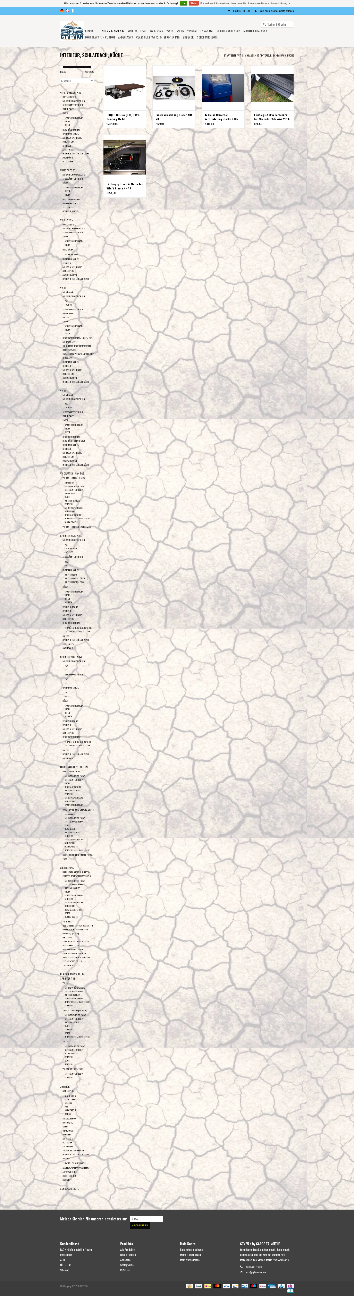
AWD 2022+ (69, 552)
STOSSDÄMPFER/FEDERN (72, 104)
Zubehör (188, 37)
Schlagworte (127, 1265)
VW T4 (65, 982)
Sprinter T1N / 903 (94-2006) (74, 1010)
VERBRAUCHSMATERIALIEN (73, 1150)
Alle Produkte (127, 1249)
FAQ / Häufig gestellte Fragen (76, 1249)
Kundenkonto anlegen (191, 1249)
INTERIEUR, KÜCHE (70, 211)
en (67, 10)
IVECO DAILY (67, 937)
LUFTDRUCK (67, 1122)
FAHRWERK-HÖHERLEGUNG (73, 101)
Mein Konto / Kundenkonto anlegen (276, 10)
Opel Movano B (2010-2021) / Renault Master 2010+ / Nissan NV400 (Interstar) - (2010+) (77, 929)
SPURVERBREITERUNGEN (74, 117)
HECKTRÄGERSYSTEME (73, 515)
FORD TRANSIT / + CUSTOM (100, 37)
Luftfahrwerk (67, 292)
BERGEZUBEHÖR (69, 1118)
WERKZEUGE (67, 1130)
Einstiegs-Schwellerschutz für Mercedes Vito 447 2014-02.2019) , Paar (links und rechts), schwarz (272, 117)
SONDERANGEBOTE (207, 37)
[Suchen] (263, 24)
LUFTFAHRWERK (69, 97)
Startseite (91, 30)
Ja (183, 3)
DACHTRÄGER (68, 157)
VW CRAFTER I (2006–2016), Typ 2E (76, 526)
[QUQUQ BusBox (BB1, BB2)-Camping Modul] (124, 87)
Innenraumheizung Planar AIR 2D (174, 117)
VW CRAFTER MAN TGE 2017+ (74, 477)
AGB (62, 1259)
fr (72, 10)
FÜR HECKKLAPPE (71, 254)
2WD (66, 300)
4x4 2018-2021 (71, 548)
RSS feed (125, 1270)
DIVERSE (68, 1113)
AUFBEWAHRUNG (69, 1172)
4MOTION (68, 304)
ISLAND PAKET (68, 109)
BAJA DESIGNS (70, 1096)
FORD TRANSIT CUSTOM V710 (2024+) (78, 809)
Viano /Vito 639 (137, 30)
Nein (193, 3)
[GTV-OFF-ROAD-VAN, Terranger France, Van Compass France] (72, 31)
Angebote (125, 1259)
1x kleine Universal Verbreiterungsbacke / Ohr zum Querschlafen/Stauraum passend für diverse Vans (222, 117)
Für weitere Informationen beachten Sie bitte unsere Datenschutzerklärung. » (245, 3)
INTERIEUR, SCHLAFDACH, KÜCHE (277, 55)
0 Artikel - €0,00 (241, 10)
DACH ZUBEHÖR (69, 1175)
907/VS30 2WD (71, 574)
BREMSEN (68, 602)
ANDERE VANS (125, 37)
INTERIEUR (69, 1064)
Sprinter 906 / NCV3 (255, 30)
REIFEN (67, 124)
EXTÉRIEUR (66, 145)
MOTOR (65, 317)
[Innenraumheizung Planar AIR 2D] (173, 87)
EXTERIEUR (66, 725)
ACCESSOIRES (68, 149)
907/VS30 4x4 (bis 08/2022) (76, 578)
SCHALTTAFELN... (71, 1110)
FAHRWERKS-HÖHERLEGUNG (75, 1015)
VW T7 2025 (156, 30)
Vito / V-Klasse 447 (112, 30)
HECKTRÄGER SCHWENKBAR (73, 440)
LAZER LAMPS (70, 1099)
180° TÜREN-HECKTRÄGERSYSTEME (78, 627)
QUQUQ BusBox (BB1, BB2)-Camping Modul (123, 117)
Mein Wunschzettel (190, 1259)
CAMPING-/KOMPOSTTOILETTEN (75, 1168)
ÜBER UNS (65, 1265)
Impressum (66, 1254)
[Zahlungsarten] (189, 1285)
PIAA (66, 1106)
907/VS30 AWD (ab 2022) (74, 581)
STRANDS (68, 1103)
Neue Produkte (128, 1254)
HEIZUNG (66, 1158)
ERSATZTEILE (67, 161)
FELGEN (67, 121)
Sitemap (64, 1270)
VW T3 (65, 1041)
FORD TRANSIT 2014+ (71, 771)
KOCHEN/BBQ (68, 1146)
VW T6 (169, 30)
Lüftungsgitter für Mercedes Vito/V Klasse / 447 (125, 186)
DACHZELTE (66, 1180)
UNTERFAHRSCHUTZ (70, 133)
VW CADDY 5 (67, 965)
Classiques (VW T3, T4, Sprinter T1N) (157, 37)
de (62, 10)
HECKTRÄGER (67, 249)
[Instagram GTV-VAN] (290, 1219)
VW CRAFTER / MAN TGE (200, 30)
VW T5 (180, 30)
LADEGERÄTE (67, 1138)
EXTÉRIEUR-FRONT (70, 607)
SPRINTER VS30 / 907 (228, 30)
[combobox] (277, 24)
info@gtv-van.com (256, 1272)
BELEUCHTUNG (68, 1091)
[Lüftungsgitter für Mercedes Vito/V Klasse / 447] (124, 157)
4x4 (66, 565)
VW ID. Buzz (67, 921)
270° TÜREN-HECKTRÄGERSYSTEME (78, 631)
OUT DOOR (67, 1142)
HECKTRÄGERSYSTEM (71, 129)
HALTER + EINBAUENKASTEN (75, 1163)
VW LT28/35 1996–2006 (72, 1069)
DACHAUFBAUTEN (69, 275)
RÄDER (65, 112)
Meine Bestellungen (190, 1254)
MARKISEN (66, 1134)
